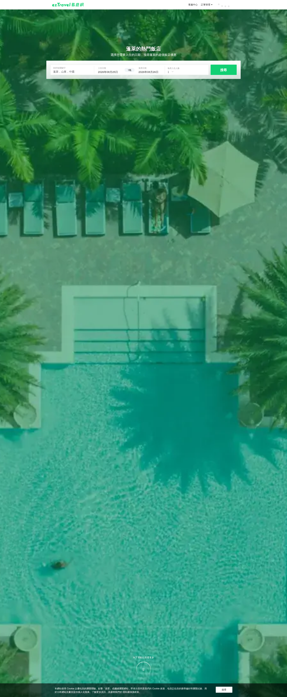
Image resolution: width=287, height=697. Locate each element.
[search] (109, 71)
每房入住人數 (174, 68)
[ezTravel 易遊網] (68, 4)
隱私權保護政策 (131, 692)
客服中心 (193, 4)
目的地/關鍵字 (59, 68)
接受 (224, 689)
